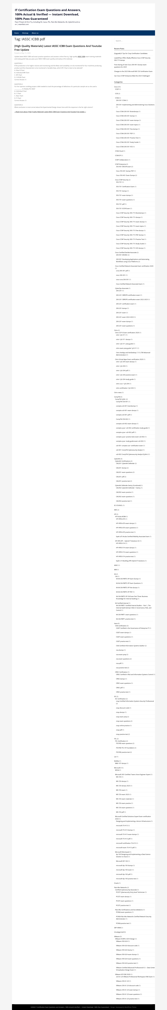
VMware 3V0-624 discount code (126, 946)
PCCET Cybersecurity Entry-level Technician (130, 892)
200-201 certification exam (125, 304)
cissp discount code (122, 708)
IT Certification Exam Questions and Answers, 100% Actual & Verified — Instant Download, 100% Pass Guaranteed (48, 14)
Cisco (116, 87)
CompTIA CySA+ (120, 399)
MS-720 (118, 777)
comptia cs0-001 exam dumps (126, 410)
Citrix (116, 330)
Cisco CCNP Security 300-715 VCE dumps (129, 248)
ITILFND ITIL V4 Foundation (125, 748)
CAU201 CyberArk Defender (125, 463)
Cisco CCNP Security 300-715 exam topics (130, 226)
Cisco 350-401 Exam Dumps (125, 175)
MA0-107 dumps (120, 763)
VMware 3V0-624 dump (124, 950)
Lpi (115, 757)
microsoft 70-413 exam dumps (126, 834)
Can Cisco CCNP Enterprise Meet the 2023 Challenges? (132, 76)
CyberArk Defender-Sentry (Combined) (128, 485)
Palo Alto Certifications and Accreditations (129, 910)
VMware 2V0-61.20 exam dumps (127, 990)
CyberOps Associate (121, 288)
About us (35, 33)
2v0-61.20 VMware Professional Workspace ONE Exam (134, 977)
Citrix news (117, 392)
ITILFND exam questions (124, 743)
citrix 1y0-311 (120, 335)
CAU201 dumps (121, 468)
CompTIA (117, 397)
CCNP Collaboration (121, 160)
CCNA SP (118, 155)
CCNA (117, 98)
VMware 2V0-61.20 (122, 981)
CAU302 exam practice (123, 492)
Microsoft (117, 768)
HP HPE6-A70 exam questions (126, 528)
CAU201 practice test (123, 481)
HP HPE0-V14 (120, 543)
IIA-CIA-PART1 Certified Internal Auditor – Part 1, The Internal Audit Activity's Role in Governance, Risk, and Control (133, 607)
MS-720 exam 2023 (122, 794)
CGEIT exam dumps (122, 632)
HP (115, 514)
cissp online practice (123, 725)
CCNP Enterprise (120, 164)
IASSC (116, 565)
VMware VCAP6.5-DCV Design (125, 939)
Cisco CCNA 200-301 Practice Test (127, 138)
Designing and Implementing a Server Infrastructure (133, 821)
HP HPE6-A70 (120, 519)
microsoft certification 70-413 (126, 843)
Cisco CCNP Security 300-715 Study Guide (130, 244)
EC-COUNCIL (118, 505)
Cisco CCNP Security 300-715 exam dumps (130, 222)
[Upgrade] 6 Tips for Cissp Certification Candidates (130, 53)
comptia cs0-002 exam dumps (126, 424)
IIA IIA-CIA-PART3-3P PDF (124, 592)
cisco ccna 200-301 (122, 279)
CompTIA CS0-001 (122, 402)
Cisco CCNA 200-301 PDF (124, 133)
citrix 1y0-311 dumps (123, 339)
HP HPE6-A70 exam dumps (125, 523)
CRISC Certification (121, 672)
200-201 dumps (121, 308)
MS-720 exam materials (124, 799)
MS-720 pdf (120, 812)
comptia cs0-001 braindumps (126, 406)
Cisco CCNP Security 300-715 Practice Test (130, 239)
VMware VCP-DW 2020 (122, 974)
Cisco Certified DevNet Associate (125, 252)
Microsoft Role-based (122, 852)
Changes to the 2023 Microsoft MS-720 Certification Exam (133, 71)
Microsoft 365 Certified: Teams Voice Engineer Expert (132, 774)
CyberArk (117, 459)
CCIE (116, 93)
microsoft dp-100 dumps (124, 865)
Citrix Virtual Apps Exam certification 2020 (129, 359)
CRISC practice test (122, 692)
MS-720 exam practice (123, 803)
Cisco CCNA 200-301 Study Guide (127, 142)
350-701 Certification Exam (125, 187)
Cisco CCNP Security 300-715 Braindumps (130, 213)
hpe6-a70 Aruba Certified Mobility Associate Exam (132, 536)
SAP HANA (117, 928)
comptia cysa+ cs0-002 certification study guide (132, 428)
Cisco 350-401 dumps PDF (125, 171)
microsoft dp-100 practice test (126, 879)
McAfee (116, 761)
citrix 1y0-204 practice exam (125, 375)
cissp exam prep (121, 717)
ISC (115, 696)
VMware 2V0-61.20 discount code (127, 985)
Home (16, 33)
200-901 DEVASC (121, 255)
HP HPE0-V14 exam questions (126, 552)
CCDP (117, 89)
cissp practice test (122, 734)
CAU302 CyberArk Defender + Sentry (128, 488)
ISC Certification (120, 699)
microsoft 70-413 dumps (124, 830)
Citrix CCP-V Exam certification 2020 (127, 333)
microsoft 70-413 (122, 825)
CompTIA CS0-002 (122, 419)
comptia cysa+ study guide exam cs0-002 (130, 441)
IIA (115, 574)
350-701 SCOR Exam (123, 208)
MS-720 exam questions (124, 808)
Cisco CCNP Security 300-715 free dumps (129, 230)
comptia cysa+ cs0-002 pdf (125, 432)
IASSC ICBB (81, 56)
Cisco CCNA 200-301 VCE (124, 147)
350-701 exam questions (124, 200)
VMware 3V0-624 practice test (126, 963)
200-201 (119, 291)
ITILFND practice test (123, 752)
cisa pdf (118, 663)
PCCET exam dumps (122, 896)
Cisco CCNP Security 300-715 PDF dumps (130, 235)
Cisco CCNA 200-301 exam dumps (127, 120)
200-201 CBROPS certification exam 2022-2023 (132, 299)
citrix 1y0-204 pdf (122, 370)
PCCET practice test (122, 905)
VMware (117, 936)
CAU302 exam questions (124, 496)
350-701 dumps (121, 191)
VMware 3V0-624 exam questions (127, 959)
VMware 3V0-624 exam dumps (126, 954)
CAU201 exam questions (124, 472)
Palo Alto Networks (120, 887)
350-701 (119, 182)
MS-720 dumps (121, 781)
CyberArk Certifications (122, 461)
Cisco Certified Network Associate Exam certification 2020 (134, 266)
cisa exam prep (121, 654)
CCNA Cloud (119, 151)
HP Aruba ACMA (120, 516)
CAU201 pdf (120, 477)
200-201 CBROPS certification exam (128, 295)
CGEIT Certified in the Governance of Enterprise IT (132, 628)
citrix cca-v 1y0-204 (122, 384)
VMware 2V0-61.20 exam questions (128, 994)
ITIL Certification (120, 741)
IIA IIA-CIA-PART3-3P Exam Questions (128, 583)
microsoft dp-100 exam (124, 870)
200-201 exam (121, 313)
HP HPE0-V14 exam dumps (125, 548)
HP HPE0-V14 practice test (124, 556)
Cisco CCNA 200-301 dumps (125, 116)
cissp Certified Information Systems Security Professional (135, 701)
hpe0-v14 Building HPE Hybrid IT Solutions (130, 561)
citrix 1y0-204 (120, 366)
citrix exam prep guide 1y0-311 (126, 348)
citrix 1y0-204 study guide (124, 379)
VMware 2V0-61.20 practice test (126, 999)
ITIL (115, 739)
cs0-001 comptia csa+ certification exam (129, 446)
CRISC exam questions (123, 683)
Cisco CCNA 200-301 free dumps (127, 129)
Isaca (115, 623)
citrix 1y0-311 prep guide (124, 344)
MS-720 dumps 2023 (123, 786)
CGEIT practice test (122, 641)
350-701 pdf (120, 204)
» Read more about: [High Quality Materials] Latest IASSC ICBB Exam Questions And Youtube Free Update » (50, 112)
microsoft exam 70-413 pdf (125, 847)
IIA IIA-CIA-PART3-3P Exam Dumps (127, 579)
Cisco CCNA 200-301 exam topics (127, 125)
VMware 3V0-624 (122, 941)
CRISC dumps (120, 679)
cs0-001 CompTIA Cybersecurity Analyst (129, 450)
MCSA (117, 770)
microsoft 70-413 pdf (123, 839)
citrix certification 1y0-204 (125, 388)
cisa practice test (121, 668)
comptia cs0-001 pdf (123, 415)
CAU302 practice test (123, 501)
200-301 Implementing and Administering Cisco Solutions (135, 105)
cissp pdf (119, 730)
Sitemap (25, 33)
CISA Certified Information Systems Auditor (130, 646)
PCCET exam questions (123, 901)
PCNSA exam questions (123, 912)
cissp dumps (120, 712)
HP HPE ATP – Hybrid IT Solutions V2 (127, 541)
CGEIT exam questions (123, 637)
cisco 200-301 (120, 275)
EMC (115, 510)
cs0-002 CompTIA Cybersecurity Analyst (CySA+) (132, 454)
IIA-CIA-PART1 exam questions (126, 615)
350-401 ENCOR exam (123, 167)
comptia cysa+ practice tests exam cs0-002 (130, 437)
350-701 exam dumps (123, 195)
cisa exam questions (123, 659)
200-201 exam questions (124, 326)
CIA (116, 576)
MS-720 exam (120, 790)
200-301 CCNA (121, 100)
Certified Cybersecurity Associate (126, 890)
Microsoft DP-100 (122, 861)
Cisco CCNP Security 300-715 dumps (128, 217)
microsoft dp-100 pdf (123, 874)
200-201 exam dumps (123, 321)
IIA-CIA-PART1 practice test (124, 619)
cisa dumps (120, 650)
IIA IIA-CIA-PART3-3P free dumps (126, 587)
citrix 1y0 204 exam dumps (125, 362)
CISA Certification (120, 626)
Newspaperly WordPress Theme (126, 1007)
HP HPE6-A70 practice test (124, 532)
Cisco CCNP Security (121, 180)
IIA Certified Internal (121, 603)
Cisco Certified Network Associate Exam (129, 284)
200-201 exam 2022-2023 (125, 317)
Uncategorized (119, 932)
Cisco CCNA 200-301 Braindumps (127, 111)
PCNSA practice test (122, 923)
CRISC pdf (119, 688)
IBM (115, 570)
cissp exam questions (123, 721)
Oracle (116, 883)
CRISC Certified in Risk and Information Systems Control (134, 674)
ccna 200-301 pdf (122, 271)
